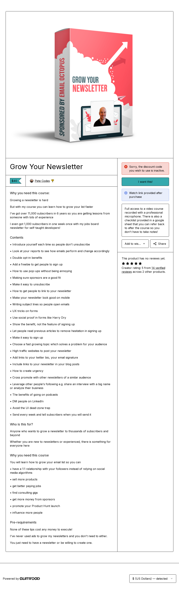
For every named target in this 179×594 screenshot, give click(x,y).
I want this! (145, 181)
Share (162, 243)
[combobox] (135, 243)
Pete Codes (44, 181)
